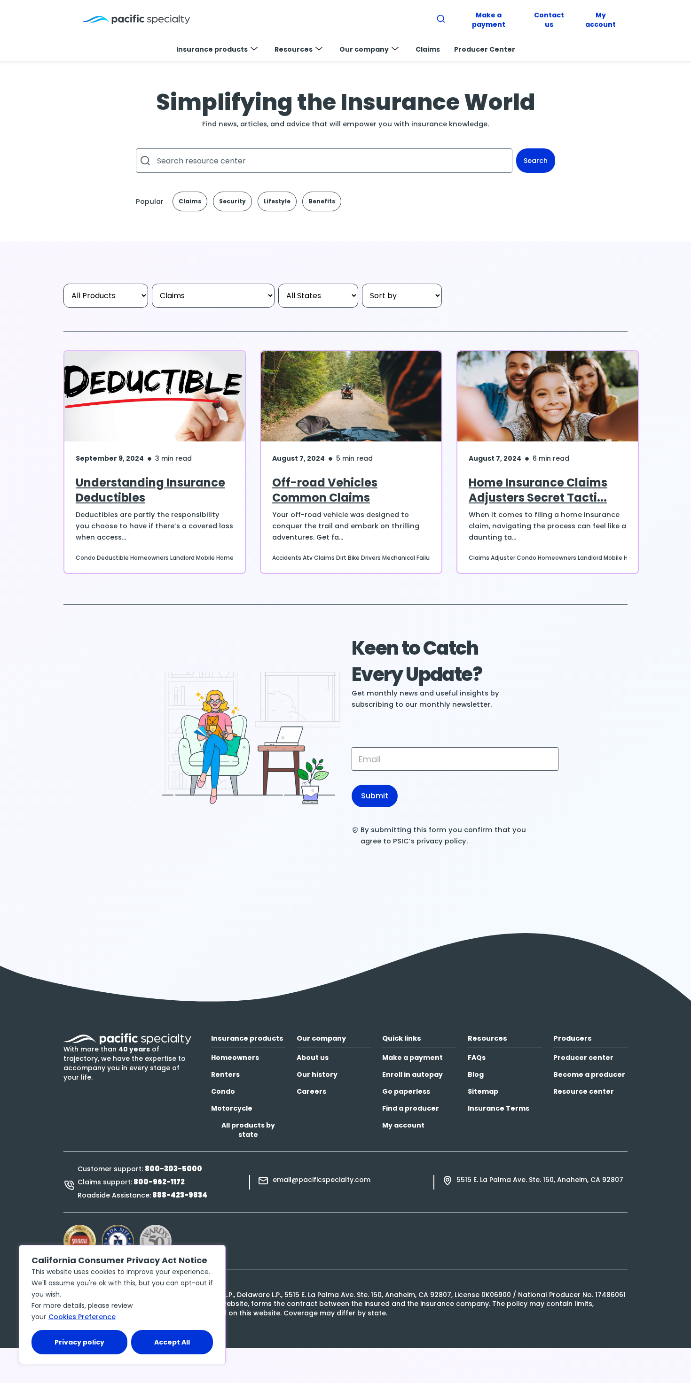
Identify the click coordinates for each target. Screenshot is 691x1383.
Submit (374, 795)
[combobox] (324, 160)
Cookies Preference (82, 1316)
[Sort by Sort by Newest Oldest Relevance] (402, 296)
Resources (294, 49)
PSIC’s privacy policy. (430, 841)
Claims (428, 49)
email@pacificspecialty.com (321, 1179)
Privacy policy (79, 1342)
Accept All (172, 1342)
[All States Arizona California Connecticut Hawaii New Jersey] (318, 296)
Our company (364, 49)
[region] (122, 1304)
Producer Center (484, 49)
